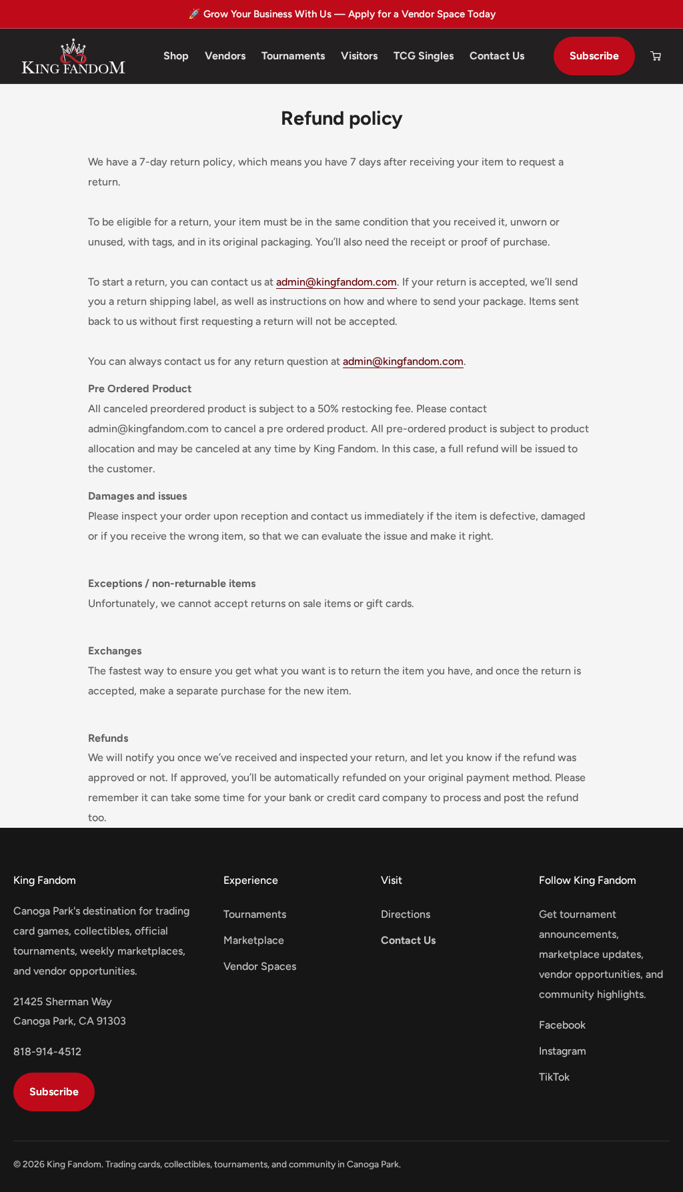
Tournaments (293, 55)
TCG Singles (424, 55)
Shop (176, 55)
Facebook (562, 1025)
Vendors (225, 55)
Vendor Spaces (259, 966)
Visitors (359, 55)
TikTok (554, 1077)
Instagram (562, 1051)
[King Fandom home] (73, 56)
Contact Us (497, 55)
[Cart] (656, 56)
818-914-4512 (47, 1051)
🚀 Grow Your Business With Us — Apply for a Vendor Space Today (342, 14)
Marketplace (253, 940)
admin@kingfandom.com (336, 281)
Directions (405, 914)
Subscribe (594, 55)
